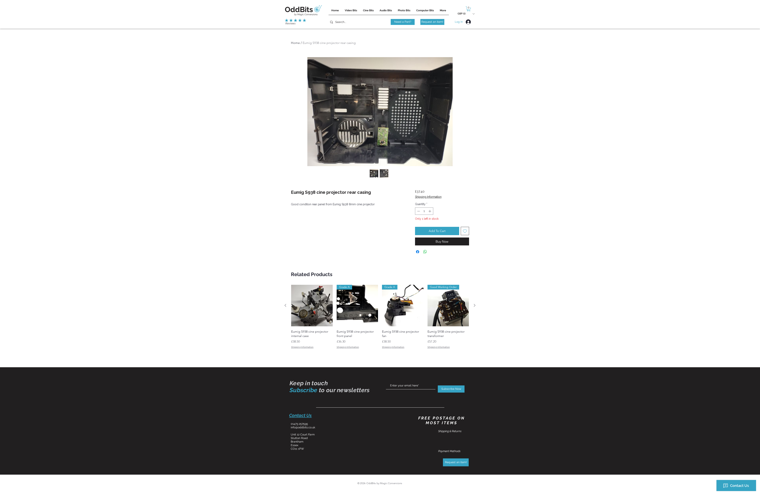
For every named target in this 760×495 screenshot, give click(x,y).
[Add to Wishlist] (465, 231)
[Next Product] (474, 305)
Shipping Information (428, 196)
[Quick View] (312, 305)
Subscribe (303, 390)
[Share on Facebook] (417, 251)
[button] (469, 8)
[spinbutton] (424, 211)
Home (295, 43)
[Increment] (430, 211)
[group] (380, 319)
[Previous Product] (285, 305)
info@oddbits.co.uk (303, 427)
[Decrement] (418, 211)
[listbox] (466, 13)
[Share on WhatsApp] (425, 251)
